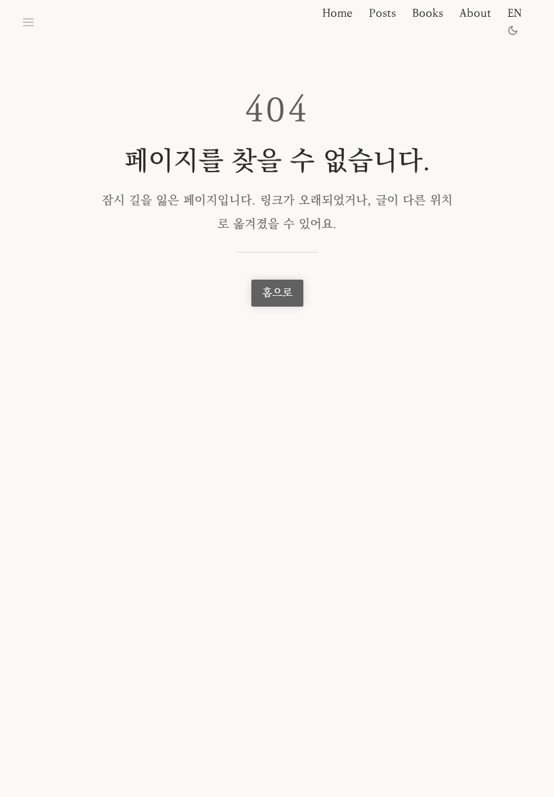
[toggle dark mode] (513, 30)
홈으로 (277, 293)
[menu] (28, 22)
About (475, 13)
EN (514, 13)
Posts (382, 13)
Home (337, 13)
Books (427, 13)
